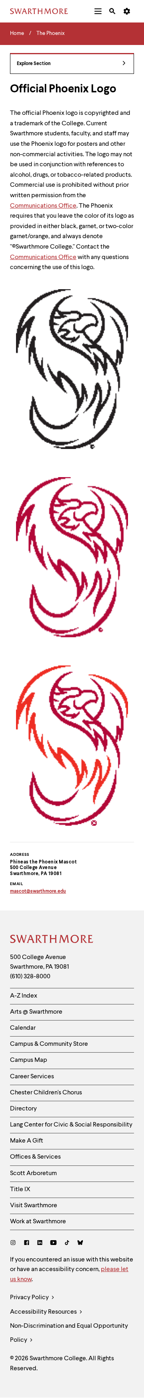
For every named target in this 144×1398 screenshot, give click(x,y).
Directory (23, 1109)
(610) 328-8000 (30, 976)
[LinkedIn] (40, 1244)
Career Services (32, 1077)
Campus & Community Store (49, 1044)
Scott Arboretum (33, 1173)
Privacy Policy (30, 1297)
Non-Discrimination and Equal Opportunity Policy (69, 1333)
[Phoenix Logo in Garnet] (72, 557)
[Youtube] (53, 1244)
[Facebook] (26, 1244)
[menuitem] (98, 11)
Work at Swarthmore (38, 1221)
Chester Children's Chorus (46, 1093)
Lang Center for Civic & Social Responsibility (71, 1125)
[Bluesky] (80, 1244)
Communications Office (43, 206)
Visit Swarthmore (33, 1205)
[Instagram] (14, 1244)
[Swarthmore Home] (52, 940)
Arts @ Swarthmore (36, 1012)
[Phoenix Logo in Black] (72, 369)
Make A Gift (26, 1141)
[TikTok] (67, 1244)
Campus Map (28, 1060)
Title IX (20, 1189)
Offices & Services (35, 1157)
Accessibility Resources (44, 1312)
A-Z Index (23, 996)
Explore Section (34, 63)
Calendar (23, 1028)
